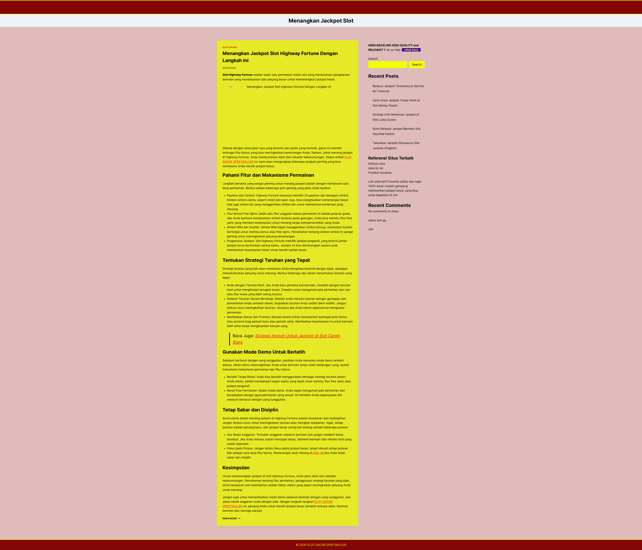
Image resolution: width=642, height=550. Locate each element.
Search (373, 58)
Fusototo (393, 181)
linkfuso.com (376, 163)
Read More (231, 518)
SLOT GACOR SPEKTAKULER (326, 544)
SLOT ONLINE (230, 47)
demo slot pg (377, 220)
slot (370, 229)
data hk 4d (375, 168)
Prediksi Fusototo (380, 172)
